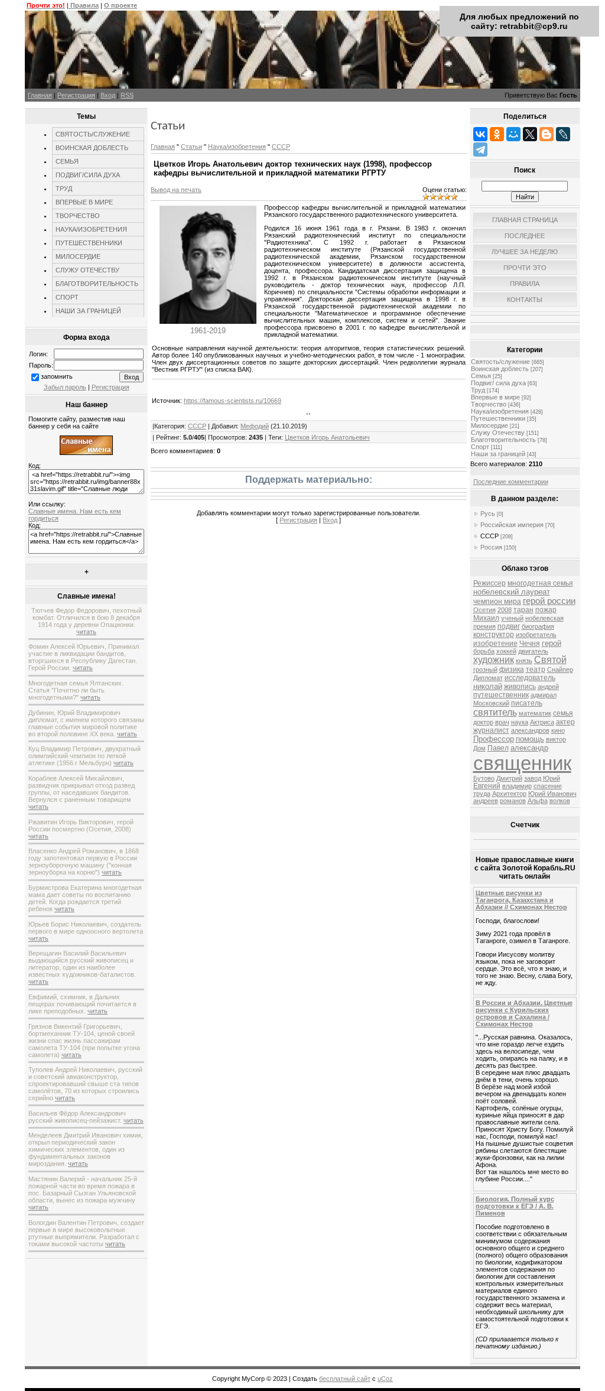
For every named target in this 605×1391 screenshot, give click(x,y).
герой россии (549, 601)
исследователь (530, 678)
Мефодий (254, 426)
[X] (530, 134)
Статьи (191, 146)
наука (519, 722)
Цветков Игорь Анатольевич (327, 437)
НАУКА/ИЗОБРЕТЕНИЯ (91, 229)
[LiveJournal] (563, 134)
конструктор (493, 634)
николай (487, 686)
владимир (517, 785)
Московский (491, 703)
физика (511, 669)
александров (530, 730)
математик (535, 713)
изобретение (495, 643)
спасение (548, 785)
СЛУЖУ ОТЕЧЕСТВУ (87, 270)
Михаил (486, 618)
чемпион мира (497, 601)
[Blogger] (546, 134)
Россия (491, 547)
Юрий (551, 778)
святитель (495, 712)
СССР (281, 146)
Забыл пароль (65, 387)
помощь (530, 738)
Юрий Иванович (552, 793)
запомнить (57, 376)
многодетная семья (540, 583)
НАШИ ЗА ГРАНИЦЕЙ (88, 310)
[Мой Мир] (513, 134)
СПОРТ (67, 297)
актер (565, 722)
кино (558, 730)
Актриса (542, 722)
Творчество (488, 404)
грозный (485, 669)
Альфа (538, 800)
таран (523, 610)
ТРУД (64, 188)
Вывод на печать (176, 189)
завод (532, 778)
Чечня (529, 643)
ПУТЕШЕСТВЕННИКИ (89, 242)
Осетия (484, 609)
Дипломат (488, 677)
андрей (548, 686)
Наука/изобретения (237, 146)
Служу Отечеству (498, 432)
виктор (556, 739)
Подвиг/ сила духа (498, 382)
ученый (512, 618)
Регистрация (76, 95)
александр (529, 747)
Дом (479, 748)
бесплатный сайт (344, 1378)
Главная (40, 95)
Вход (107, 95)
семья (563, 713)
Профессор (493, 738)
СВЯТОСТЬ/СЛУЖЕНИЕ (93, 134)
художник (493, 660)
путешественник (501, 695)
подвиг (508, 626)
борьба (484, 651)
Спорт (480, 446)
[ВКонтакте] (480, 134)
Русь (487, 513)
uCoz (385, 1378)
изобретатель (536, 634)
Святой (550, 660)
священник (522, 763)
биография (538, 626)
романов (513, 800)
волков (559, 800)
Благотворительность (503, 439)
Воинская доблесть (500, 368)
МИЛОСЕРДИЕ (78, 256)
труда (481, 793)
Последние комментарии (510, 481)
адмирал (544, 694)
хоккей (506, 651)
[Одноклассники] (497, 134)
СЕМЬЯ (67, 161)
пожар (546, 610)
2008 (504, 609)
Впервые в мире (495, 397)
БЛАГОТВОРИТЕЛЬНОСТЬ (97, 283)
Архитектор (509, 793)
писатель (526, 703)
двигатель (533, 651)
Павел (498, 748)
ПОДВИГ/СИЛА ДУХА (88, 174)
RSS (127, 95)
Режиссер (489, 583)
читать (86, 631)
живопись (520, 686)
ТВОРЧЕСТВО (78, 215)
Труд (478, 390)
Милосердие (489, 425)
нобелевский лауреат (511, 591)
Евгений (486, 786)
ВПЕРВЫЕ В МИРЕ (84, 202)
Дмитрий (509, 778)
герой (551, 643)
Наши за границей (498, 453)
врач (502, 722)
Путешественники (498, 418)
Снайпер (560, 669)
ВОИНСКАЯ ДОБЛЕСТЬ (92, 147)
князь (524, 660)
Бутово (484, 778)
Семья (481, 375)
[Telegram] (480, 149)
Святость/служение (500, 361)
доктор (483, 722)
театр (535, 669)
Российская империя (512, 524)
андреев (485, 800)
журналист (491, 730)
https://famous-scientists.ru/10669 (232, 400)
